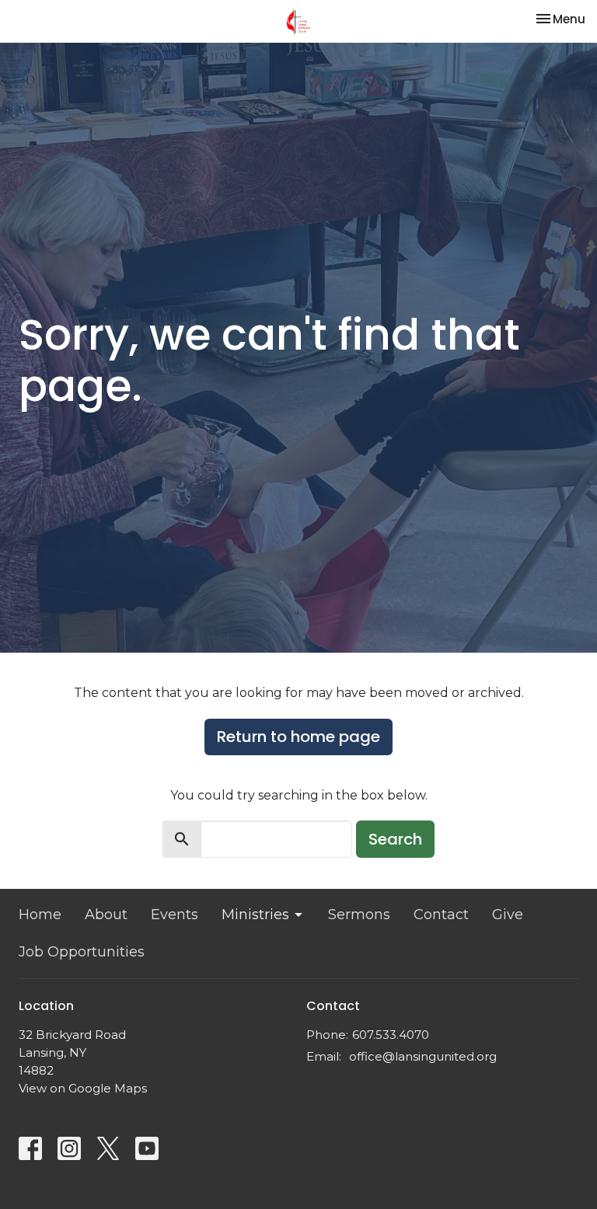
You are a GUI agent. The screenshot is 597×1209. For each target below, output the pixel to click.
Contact (441, 914)
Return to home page (298, 736)
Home (40, 914)
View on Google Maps (83, 1088)
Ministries (255, 914)
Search (395, 839)
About (106, 914)
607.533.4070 (390, 1034)
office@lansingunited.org (423, 1056)
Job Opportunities (82, 951)
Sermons (359, 914)
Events (174, 914)
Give (507, 914)
